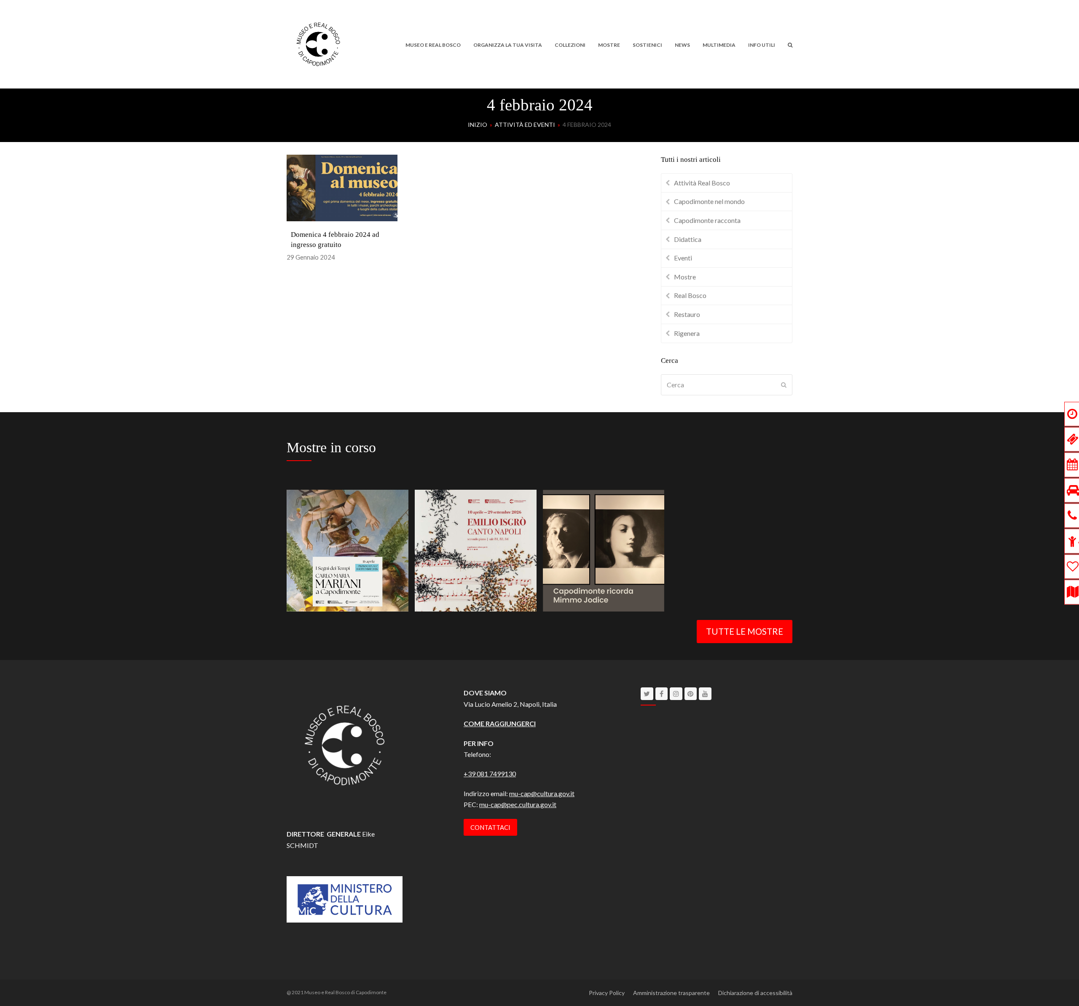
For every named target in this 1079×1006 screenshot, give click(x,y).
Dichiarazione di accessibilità (755, 992)
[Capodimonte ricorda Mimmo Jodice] (604, 549)
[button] (790, 44)
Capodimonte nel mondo (709, 201)
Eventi (683, 258)
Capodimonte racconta (707, 220)
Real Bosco (690, 295)
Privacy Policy (607, 992)
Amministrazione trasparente (671, 992)
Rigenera (687, 333)
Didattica (687, 239)
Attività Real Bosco (702, 183)
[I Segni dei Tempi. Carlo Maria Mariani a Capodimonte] (347, 549)
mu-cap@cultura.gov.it (541, 793)
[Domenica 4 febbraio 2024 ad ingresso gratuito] (342, 187)
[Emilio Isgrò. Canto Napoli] (476, 549)
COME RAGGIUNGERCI (500, 723)
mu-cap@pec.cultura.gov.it (517, 804)
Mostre (685, 277)
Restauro (687, 314)
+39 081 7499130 (490, 774)
